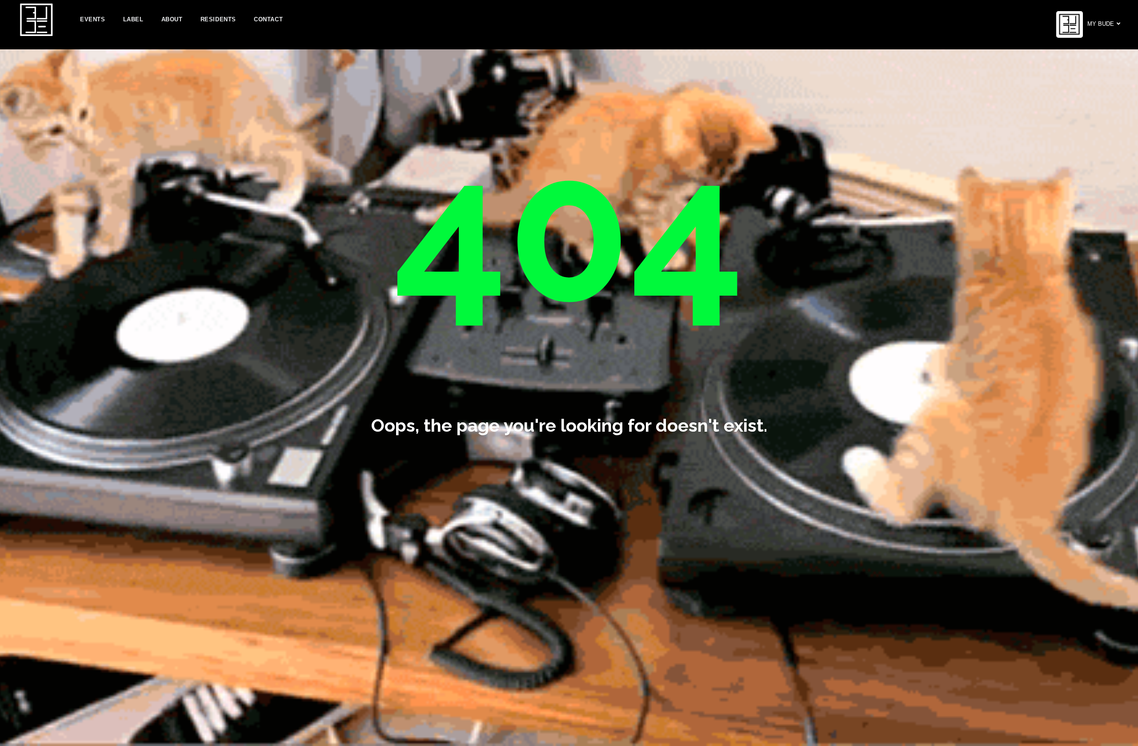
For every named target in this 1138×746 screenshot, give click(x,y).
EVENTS (92, 19)
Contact (268, 19)
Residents (218, 19)
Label (133, 19)
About (172, 19)
